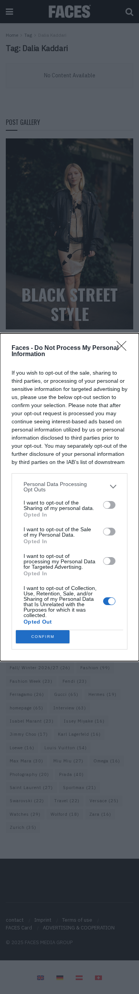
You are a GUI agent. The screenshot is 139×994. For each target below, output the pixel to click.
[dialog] (69, 497)
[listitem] (69, 486)
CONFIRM (42, 636)
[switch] (109, 505)
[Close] (124, 348)
